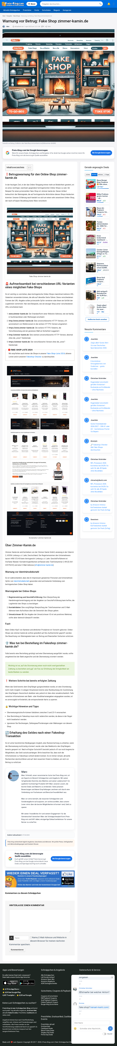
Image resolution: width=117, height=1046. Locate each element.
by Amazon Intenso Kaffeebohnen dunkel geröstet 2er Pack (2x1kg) (100, 507)
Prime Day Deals (47, 1035)
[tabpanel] (97, 246)
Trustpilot (9, 995)
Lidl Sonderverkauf (48, 977)
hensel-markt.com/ (99, 1007)
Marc (24, 771)
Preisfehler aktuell (47, 1024)
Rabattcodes (13, 1013)
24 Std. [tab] (94, 174)
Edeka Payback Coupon (49, 1002)
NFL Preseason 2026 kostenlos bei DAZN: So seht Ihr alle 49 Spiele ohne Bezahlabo (99, 467)
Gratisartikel (31, 1010)
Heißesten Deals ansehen (97, 319)
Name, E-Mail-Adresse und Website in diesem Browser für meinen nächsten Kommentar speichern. (38, 941)
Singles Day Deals (47, 1032)
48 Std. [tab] (100, 174)
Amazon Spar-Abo (47, 979)
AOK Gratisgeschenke (49, 983)
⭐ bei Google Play (12, 992)
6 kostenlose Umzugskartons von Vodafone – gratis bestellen (98, 365)
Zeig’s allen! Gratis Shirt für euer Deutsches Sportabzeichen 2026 (99, 345)
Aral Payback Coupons (49, 1000)
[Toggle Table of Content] (28, 168)
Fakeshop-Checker (33, 357)
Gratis (36, 10)
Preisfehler (27, 10)
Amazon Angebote (48, 981)
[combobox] (71, 3)
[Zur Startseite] (14, 4)
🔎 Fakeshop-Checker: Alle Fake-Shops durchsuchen (99, 447)
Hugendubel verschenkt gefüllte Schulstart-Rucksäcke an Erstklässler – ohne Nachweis (100, 386)
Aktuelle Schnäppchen (11, 10)
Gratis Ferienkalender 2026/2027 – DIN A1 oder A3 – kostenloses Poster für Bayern (100, 428)
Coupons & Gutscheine (49, 996)
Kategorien (67, 10)
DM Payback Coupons (49, 998)
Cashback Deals (47, 1028)
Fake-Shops (16, 16)
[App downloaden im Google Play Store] (27, 982)
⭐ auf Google (24, 995)
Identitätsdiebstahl (21, 581)
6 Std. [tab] (88, 174)
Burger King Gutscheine (49, 1004)
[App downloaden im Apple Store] (10, 982)
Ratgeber (9, 16)
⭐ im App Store (11, 989)
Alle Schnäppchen (47, 975)
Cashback (30, 1013)
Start (4, 16)
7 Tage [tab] (107, 174)
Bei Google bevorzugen (101, 153)
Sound (109, 1034)
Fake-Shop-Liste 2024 (56, 353)
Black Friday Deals (47, 1030)
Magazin (57, 10)
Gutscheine (46, 10)
